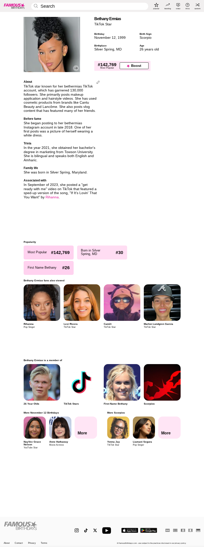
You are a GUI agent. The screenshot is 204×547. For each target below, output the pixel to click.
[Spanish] (167, 530)
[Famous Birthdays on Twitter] (95, 530)
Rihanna (52, 197)
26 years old (149, 49)
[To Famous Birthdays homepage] (14, 6)
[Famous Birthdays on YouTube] (107, 530)
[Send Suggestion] (98, 82)
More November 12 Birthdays (41, 412)
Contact (19, 543)
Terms (44, 543)
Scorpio (146, 38)
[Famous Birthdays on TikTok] (86, 530)
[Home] (33, 528)
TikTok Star (103, 24)
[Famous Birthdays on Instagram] (77, 530)
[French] (183, 530)
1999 (122, 38)
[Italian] (190, 530)
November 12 (105, 38)
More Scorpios (116, 412)
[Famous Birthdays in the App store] (129, 530)
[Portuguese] (175, 530)
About (7, 543)
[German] (198, 530)
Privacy (32, 543)
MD (119, 49)
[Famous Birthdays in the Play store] (148, 530)
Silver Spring (104, 49)
